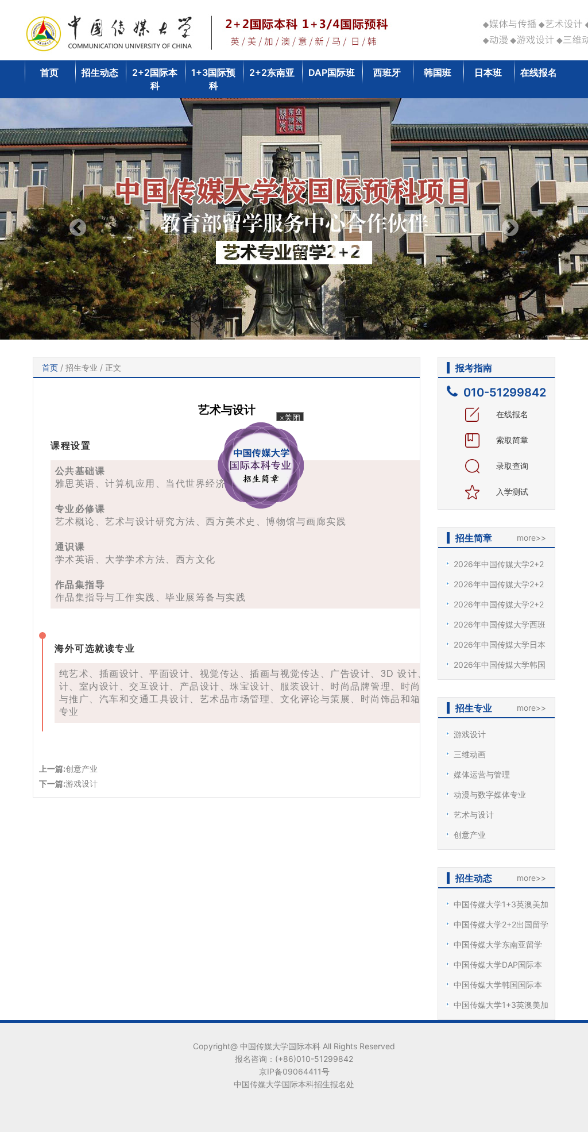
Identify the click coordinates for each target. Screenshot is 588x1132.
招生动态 (100, 72)
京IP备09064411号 (294, 1071)
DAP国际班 (331, 72)
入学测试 (511, 491)
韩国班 (437, 72)
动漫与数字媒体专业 (490, 794)
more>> (531, 537)
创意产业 (81, 768)
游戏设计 (81, 783)
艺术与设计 (474, 814)
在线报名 (538, 72)
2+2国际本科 (154, 79)
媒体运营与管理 (482, 774)
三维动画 (470, 754)
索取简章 (511, 440)
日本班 (488, 72)
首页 (49, 72)
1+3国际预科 (213, 79)
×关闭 (282, 429)
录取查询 (511, 466)
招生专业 (81, 367)
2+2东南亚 (272, 72)
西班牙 (387, 72)
